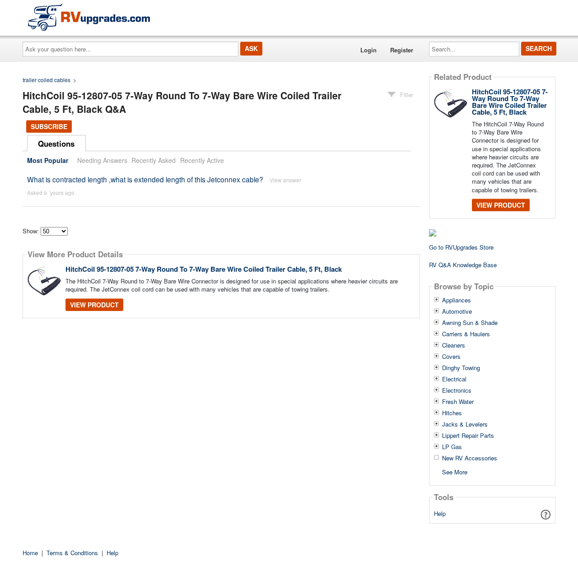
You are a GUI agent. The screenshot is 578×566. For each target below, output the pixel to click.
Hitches (452, 413)
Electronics (456, 390)
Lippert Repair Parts (468, 435)
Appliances (456, 300)
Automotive (457, 311)
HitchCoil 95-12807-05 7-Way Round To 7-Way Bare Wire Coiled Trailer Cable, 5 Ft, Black (203, 269)
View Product (94, 304)
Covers (451, 356)
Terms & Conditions (72, 552)
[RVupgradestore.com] (89, 17)
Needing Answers (102, 160)
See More (454, 471)
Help (440, 513)
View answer (285, 180)
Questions (56, 143)
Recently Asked (153, 160)
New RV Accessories (469, 458)
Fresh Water (458, 402)
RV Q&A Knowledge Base (463, 264)
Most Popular (47, 160)
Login (368, 50)
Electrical (454, 379)
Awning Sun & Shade (470, 323)
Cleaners (453, 345)
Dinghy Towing (461, 368)
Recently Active (202, 160)
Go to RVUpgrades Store (461, 247)
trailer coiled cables (46, 80)
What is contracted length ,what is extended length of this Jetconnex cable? (145, 179)
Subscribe (49, 126)
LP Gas (452, 447)
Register (401, 50)
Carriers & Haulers (466, 334)
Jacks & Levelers (465, 424)
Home (30, 552)
